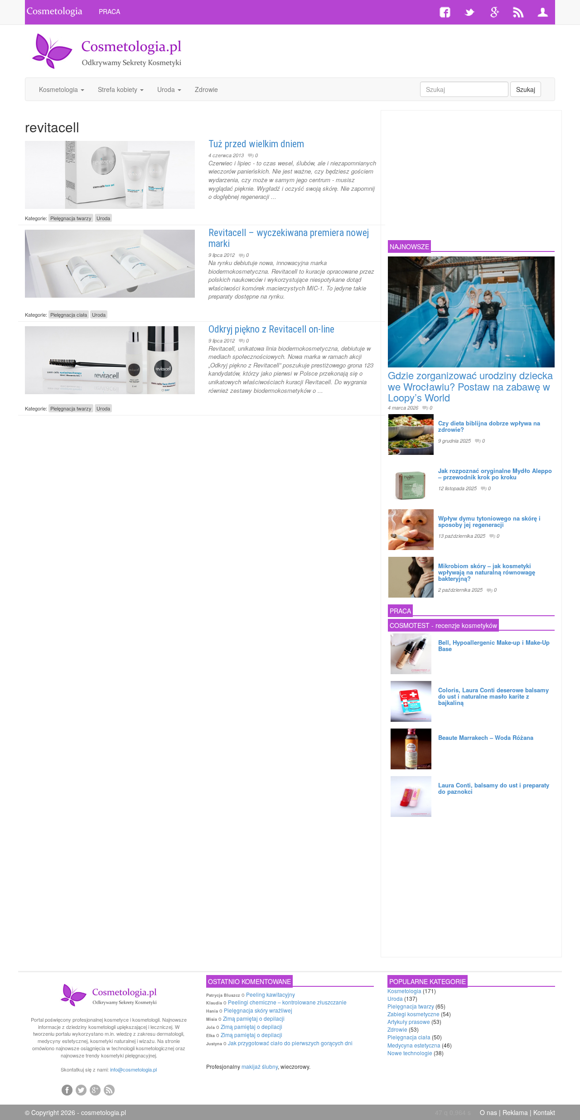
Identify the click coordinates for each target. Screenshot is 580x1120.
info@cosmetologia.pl (133, 1069)
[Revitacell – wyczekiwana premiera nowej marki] (110, 261)
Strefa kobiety (118, 89)
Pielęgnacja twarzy (71, 218)
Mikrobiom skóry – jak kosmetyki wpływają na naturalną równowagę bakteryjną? (486, 572)
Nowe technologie (409, 1053)
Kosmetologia (59, 89)
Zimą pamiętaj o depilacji (254, 1018)
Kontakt (544, 1112)
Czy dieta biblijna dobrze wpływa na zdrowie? (489, 426)
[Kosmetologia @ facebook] (67, 1090)
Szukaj (525, 89)
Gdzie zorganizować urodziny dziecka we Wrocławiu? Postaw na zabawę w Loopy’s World (470, 386)
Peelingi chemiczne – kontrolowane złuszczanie (287, 1002)
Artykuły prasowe (408, 1021)
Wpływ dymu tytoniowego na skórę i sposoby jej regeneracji (489, 521)
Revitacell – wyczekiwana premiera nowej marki (288, 238)
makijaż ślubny (260, 1066)
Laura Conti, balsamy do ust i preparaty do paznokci (493, 788)
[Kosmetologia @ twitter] (81, 1090)
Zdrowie (206, 89)
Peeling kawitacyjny (270, 994)
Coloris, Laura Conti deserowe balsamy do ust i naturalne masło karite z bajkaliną (493, 696)
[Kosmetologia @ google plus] (95, 1090)
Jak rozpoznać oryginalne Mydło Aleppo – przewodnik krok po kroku (495, 473)
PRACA (109, 11)
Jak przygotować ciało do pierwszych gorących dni (290, 1043)
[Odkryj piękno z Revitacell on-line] (110, 357)
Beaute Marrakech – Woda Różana (485, 737)
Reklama (515, 1112)
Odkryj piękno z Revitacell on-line (271, 329)
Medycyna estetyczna (413, 1045)
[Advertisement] (379, 49)
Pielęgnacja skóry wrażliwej (258, 1010)
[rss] (109, 1090)
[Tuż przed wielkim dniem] (110, 172)
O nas (488, 1112)
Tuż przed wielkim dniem (256, 144)
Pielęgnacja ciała (68, 314)
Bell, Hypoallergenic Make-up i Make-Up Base (494, 645)
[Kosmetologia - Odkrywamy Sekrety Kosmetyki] (106, 50)
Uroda (167, 89)
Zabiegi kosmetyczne (413, 1014)
